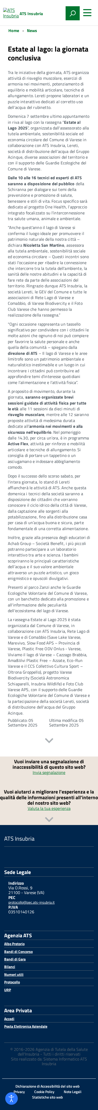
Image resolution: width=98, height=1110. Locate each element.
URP (7, 990)
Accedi (9, 1018)
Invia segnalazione (49, 772)
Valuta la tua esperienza (49, 808)
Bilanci (9, 966)
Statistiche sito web (47, 1097)
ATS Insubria (31, 13)
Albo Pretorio (14, 943)
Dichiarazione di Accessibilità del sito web (47, 1086)
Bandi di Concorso (18, 951)
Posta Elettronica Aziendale (25, 1026)
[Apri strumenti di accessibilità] (11, 1098)
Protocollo (12, 982)
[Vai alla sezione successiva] (49, 741)
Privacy (19, 1091)
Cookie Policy (44, 1091)
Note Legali (72, 1091)
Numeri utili (14, 974)
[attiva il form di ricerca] (73, 13)
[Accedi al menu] (87, 13)
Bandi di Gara (15, 959)
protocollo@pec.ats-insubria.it (31, 902)
